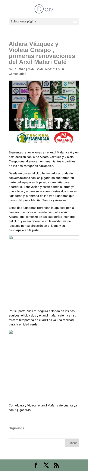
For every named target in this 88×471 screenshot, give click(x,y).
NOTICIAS (52, 69)
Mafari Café (36, 69)
